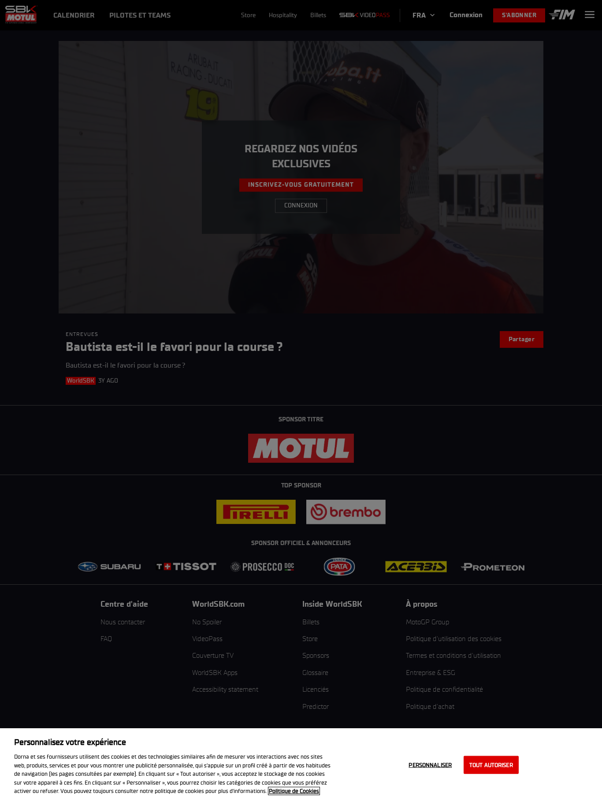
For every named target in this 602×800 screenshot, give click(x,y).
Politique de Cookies (294, 791)
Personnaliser (430, 764)
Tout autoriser (491, 764)
